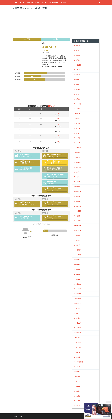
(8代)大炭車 (77, 89)
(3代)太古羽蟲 (77, 293)
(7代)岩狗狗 (77, 172)
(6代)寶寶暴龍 (77, 206)
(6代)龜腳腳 (77, 216)
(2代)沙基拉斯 (77, 328)
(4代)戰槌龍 (77, 274)
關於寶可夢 (30, 2)
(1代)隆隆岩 (77, 381)
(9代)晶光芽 (77, 55)
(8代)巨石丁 (77, 79)
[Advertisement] (41, 26)
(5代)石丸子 (77, 245)
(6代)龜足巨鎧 (77, 211)
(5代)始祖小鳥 (77, 230)
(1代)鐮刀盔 (77, 352)
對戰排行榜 (63, 2)
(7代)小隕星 (77, 108)
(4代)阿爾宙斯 (77, 250)
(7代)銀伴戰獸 (77, 147)
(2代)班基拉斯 (77, 323)
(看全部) (51, 106)
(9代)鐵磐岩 (77, 371)
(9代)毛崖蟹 (77, 60)
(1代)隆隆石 (77, 391)
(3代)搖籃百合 (77, 298)
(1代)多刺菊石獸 (78, 362)
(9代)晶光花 (77, 50)
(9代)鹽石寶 (77, 74)
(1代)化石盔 (77, 357)
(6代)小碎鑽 (77, 186)
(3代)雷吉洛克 (77, 284)
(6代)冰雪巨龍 (77, 191)
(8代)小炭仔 (77, 94)
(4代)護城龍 (77, 264)
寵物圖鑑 (37, 2)
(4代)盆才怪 (77, 259)
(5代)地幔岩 (77, 240)
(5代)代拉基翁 (77, 220)
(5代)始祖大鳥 (77, 225)
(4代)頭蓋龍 (77, 279)
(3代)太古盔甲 (77, 289)
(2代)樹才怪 (77, 337)
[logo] (12, 2)
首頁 (16, 2)
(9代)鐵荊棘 (77, 45)
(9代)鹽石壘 (77, 70)
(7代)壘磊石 (77, 99)
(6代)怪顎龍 (77, 201)
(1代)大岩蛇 (77, 376)
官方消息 (22, 2)
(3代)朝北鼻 (77, 318)
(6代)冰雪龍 (77, 196)
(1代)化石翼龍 (77, 342)
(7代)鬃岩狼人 (77, 152)
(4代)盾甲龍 (77, 269)
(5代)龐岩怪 (77, 235)
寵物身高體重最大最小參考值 (50, 2)
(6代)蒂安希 (77, 182)
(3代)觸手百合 (77, 303)
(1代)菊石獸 (77, 366)
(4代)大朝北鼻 (77, 255)
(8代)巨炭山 (77, 84)
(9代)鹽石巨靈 (77, 65)
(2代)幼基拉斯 (77, 332)
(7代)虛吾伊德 (77, 104)
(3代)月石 (76, 313)
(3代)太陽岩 (77, 308)
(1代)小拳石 (77, 401)
